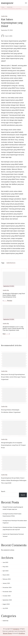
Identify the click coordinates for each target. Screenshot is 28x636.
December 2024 (7, 587)
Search (3, 491)
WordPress (22, 633)
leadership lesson (11, 262)
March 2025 (6, 575)
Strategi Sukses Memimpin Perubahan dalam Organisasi (11, 411)
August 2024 (6, 604)
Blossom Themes (7, 633)
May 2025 (5, 566)
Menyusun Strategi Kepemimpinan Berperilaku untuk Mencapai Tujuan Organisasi (13, 377)
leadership (4, 16)
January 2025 (6, 583)
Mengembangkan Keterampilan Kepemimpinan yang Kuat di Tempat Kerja (13, 445)
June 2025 (5, 562)
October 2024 (6, 595)
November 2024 (7, 591)
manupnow (7, 2)
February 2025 (7, 579)
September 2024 (7, 600)
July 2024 (5, 608)
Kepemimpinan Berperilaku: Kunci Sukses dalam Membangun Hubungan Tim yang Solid (13, 480)
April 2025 (5, 570)
